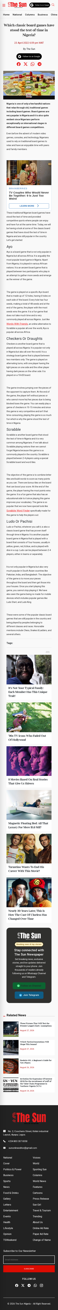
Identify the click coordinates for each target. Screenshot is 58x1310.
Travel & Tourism (42, 1210)
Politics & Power (12, 1169)
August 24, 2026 (27, 1091)
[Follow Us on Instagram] (41, 1285)
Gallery (7, 1198)
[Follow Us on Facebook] (16, 1285)
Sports (7, 1181)
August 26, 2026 (27, 1067)
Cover (6, 1163)
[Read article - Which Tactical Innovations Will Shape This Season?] (10, 1047)
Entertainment (10, 1210)
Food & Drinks (11, 1192)
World (36, 1163)
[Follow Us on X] (22, 1285)
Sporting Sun (40, 1169)
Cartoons (38, 1192)
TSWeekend (9, 1240)
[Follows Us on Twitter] (26, 63)
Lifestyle (8, 1228)
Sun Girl (37, 1204)
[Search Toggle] (53, 4)
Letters (7, 1204)
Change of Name (42, 1240)
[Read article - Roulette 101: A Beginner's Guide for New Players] (10, 1065)
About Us (38, 1222)
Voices (36, 1157)
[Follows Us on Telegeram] (39, 63)
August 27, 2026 (27, 1030)
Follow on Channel (31, 985)
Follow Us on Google (42, 5)
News (6, 1187)
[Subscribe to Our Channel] (29, 1285)
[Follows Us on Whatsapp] (32, 63)
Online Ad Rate (41, 1228)
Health (6, 1222)
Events (7, 1216)
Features (37, 1187)
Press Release (41, 1198)
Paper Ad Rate (40, 1234)
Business (43, 14)
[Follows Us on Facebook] (19, 63)
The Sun (30, 49)
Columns (30, 14)
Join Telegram (31, 995)
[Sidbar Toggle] (3, 5)
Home (6, 14)
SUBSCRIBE (29, 1269)
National (17, 14)
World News (39, 1181)
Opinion (7, 1234)
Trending (37, 1216)
